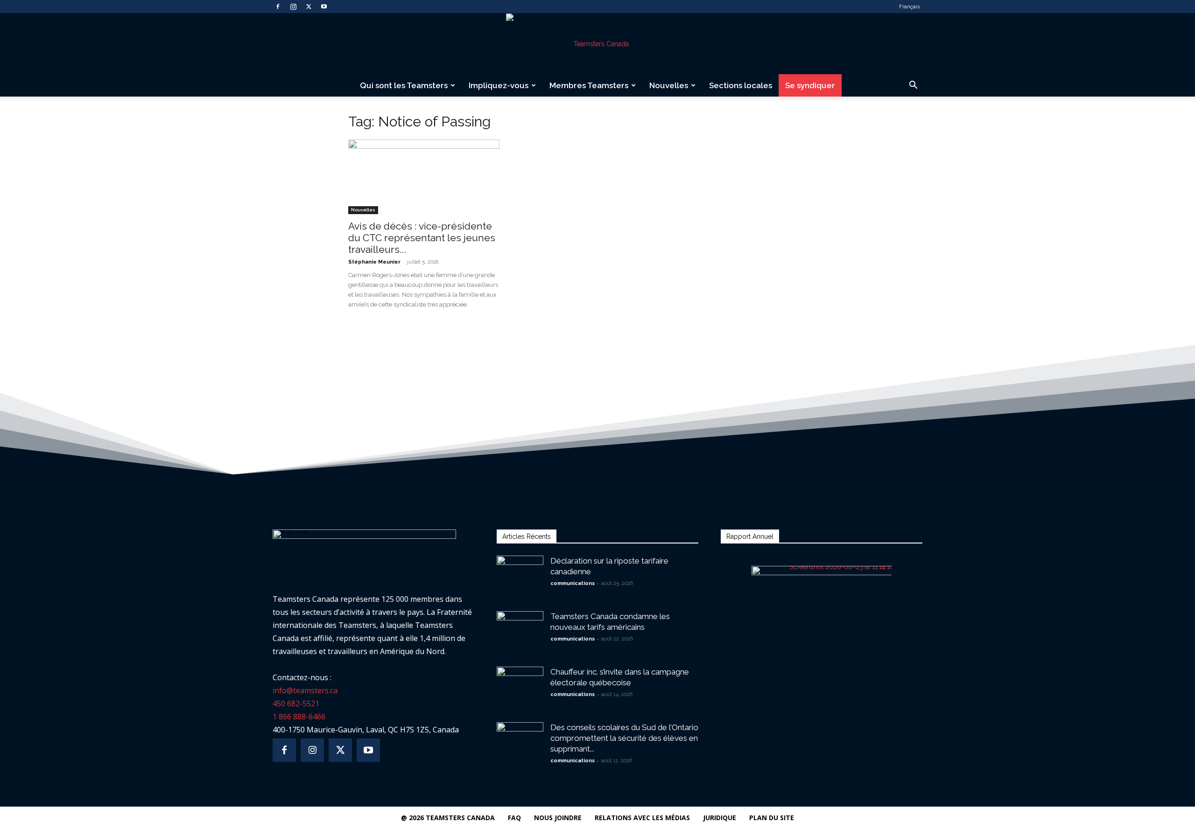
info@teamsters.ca (305, 690)
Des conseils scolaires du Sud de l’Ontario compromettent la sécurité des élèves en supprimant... (624, 738)
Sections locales (740, 85)
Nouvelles (668, 85)
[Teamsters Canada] (597, 44)
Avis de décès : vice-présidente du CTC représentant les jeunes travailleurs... (421, 237)
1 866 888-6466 (299, 716)
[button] (913, 86)
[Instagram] (293, 6)
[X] (309, 6)
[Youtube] (324, 6)
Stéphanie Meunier (374, 262)
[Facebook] (278, 6)
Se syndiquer (810, 85)
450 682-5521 (296, 703)
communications (572, 583)
